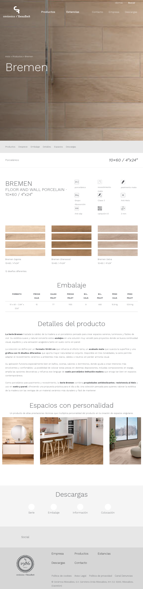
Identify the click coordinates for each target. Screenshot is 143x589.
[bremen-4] (118, 236)
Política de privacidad (100, 576)
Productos (18, 56)
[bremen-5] (25, 236)
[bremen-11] (71, 252)
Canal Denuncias (124, 576)
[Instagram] (83, 537)
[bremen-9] (118, 244)
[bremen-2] (71, 228)
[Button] (7, 81)
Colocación (108, 512)
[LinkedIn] (129, 537)
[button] (57, 11)
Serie (31, 512)
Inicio (7, 56)
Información (80, 512)
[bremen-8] (71, 244)
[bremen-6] (25, 244)
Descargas (71, 147)
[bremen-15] (71, 448)
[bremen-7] (71, 236)
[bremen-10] (25, 252)
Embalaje (35, 147)
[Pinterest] (106, 537)
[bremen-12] (118, 252)
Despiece (23, 147)
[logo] (16, 11)
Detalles (47, 147)
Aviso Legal (80, 576)
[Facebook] (60, 537)
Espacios (58, 147)
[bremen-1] (25, 228)
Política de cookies (62, 576)
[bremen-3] (118, 228)
